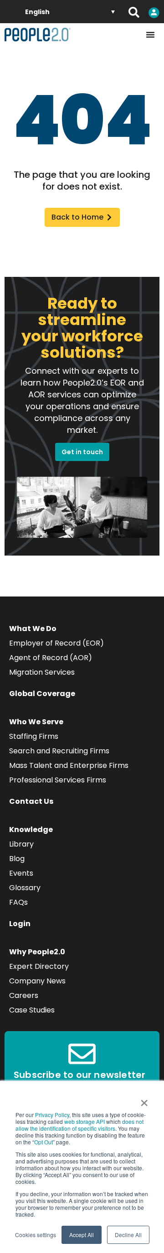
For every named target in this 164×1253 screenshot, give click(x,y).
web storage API (85, 1121)
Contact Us (31, 801)
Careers (23, 995)
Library (21, 844)
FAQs (18, 902)
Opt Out (43, 1142)
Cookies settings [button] (35, 1234)
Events (21, 873)
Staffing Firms (33, 736)
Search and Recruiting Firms (59, 751)
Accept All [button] (81, 1234)
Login (20, 923)
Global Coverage (42, 693)
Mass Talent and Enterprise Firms (68, 765)
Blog (17, 858)
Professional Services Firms (57, 780)
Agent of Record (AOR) (50, 657)
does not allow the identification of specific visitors (79, 1125)
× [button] (144, 1099)
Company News (37, 981)
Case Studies (32, 1010)
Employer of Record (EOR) (56, 643)
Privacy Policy (52, 1114)
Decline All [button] (128, 1234)
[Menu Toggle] (150, 34)
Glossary (25, 887)
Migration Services (42, 672)
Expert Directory (39, 966)
